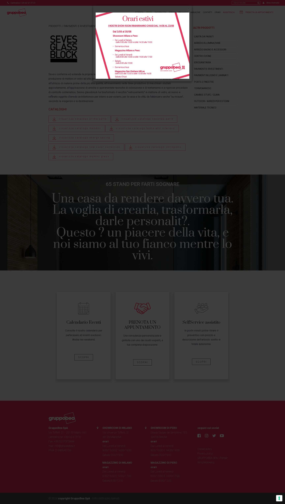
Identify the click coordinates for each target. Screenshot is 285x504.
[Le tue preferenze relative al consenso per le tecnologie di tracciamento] (279, 498)
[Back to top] (275, 494)
